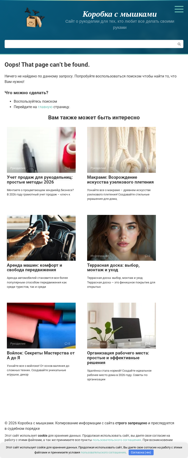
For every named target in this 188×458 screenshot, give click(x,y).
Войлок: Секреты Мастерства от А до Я (41, 355)
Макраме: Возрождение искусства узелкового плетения (120, 180)
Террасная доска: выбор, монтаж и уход (113, 268)
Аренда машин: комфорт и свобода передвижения (34, 268)
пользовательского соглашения (117, 440)
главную (45, 107)
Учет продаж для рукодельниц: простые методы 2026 (40, 180)
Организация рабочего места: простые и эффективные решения (118, 357)
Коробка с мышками (120, 13)
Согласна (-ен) (141, 452)
